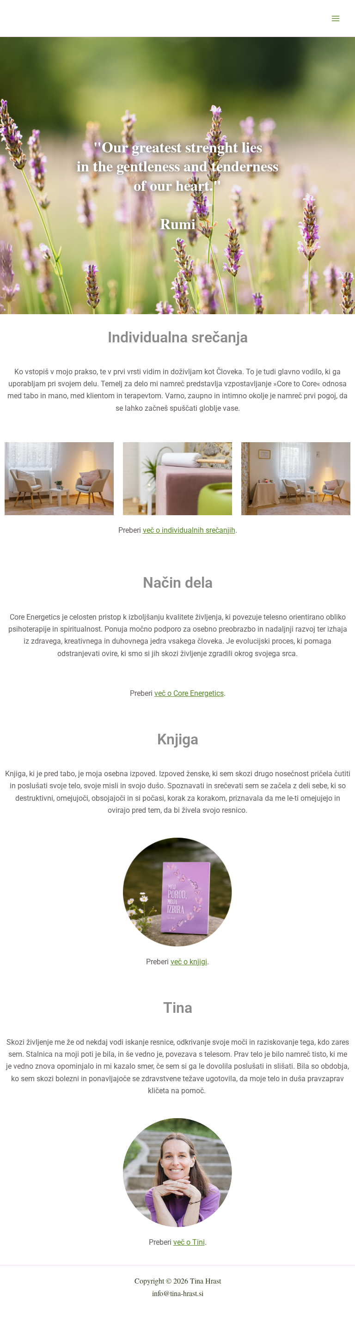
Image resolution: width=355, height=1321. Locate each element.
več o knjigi (189, 961)
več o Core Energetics (189, 693)
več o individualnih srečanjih (189, 530)
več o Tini (189, 1242)
